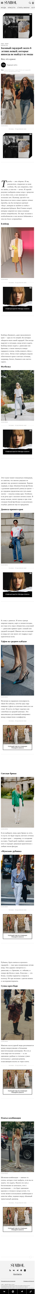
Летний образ (7, 71)
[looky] (25, 1270)
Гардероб (6, 70)
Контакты (17, 1274)
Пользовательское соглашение (8, 1281)
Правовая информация (28, 1281)
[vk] (14, 1270)
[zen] (21, 1270)
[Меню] (2, 3)
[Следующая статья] (17, 1257)
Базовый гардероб (15, 70)
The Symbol (10, 3)
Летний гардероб (25, 70)
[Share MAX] (13, 1291)
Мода (2, 43)
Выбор (6, 43)
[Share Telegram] (21, 1291)
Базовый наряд (16, 71)
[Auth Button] (33, 3)
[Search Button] (30, 3)
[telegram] (17, 1270)
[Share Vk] (4, 1291)
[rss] (10, 1270)
